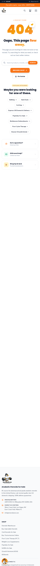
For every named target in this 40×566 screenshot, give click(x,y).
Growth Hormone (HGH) (10, 551)
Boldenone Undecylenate (20, 121)
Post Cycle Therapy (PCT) (10, 538)
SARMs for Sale (7, 548)
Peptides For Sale (20, 116)
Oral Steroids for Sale (9, 532)
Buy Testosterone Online (10, 535)
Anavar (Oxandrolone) (20, 132)
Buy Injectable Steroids (9, 529)
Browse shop (19, 70)
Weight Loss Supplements (10, 542)
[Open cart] (30, 10)
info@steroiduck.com (12, 513)
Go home (21, 76)
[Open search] (25, 10)
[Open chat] (5, 561)
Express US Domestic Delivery (20, 110)
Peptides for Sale (7, 545)
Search (33, 63)
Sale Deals (26, 100)
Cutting (20, 105)
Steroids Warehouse (8, 526)
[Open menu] (36, 10)
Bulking (13, 100)
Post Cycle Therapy (20, 126)
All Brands (5, 554)
